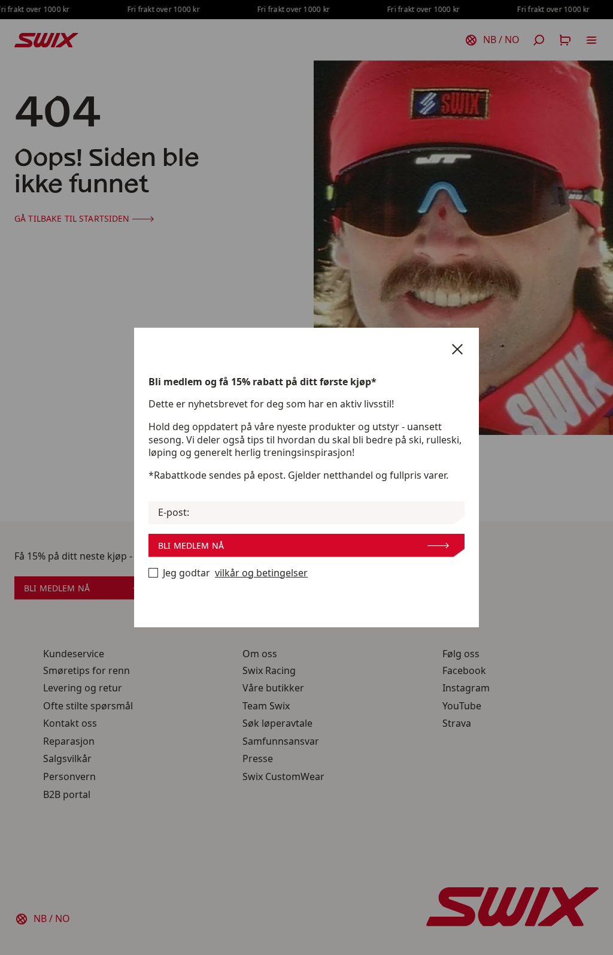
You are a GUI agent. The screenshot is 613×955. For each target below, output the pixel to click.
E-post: (173, 512)
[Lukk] (457, 349)
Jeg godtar (235, 573)
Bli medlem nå (191, 545)
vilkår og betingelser (261, 573)
